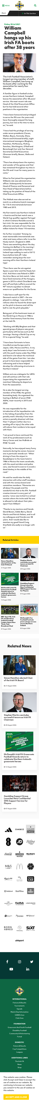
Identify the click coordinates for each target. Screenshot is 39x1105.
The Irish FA (19, 1061)
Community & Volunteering (19, 1033)
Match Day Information (19, 1012)
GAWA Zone (19, 1015)
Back (4, 13)
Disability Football (20, 1030)
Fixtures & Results (19, 1003)
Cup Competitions (19, 1049)
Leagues (19, 1052)
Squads (19, 1009)
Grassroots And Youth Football (19, 1027)
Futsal (19, 1036)
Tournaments (19, 1006)
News (19, 1064)
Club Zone (19, 1018)
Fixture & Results (19, 1046)
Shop (19, 1067)
